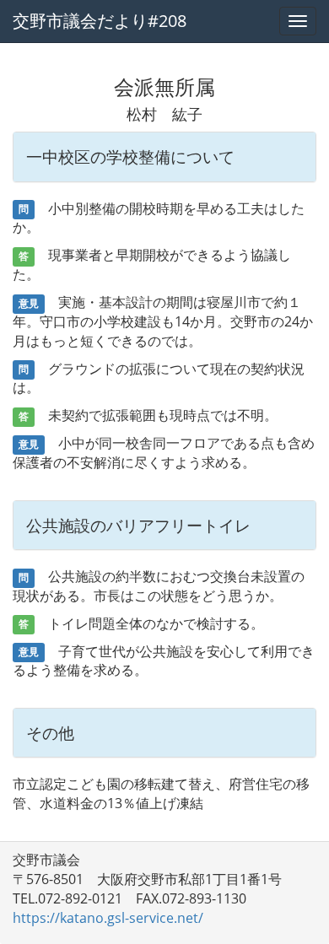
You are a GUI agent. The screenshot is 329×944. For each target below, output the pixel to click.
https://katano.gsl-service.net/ (108, 918)
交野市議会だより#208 (99, 20)
